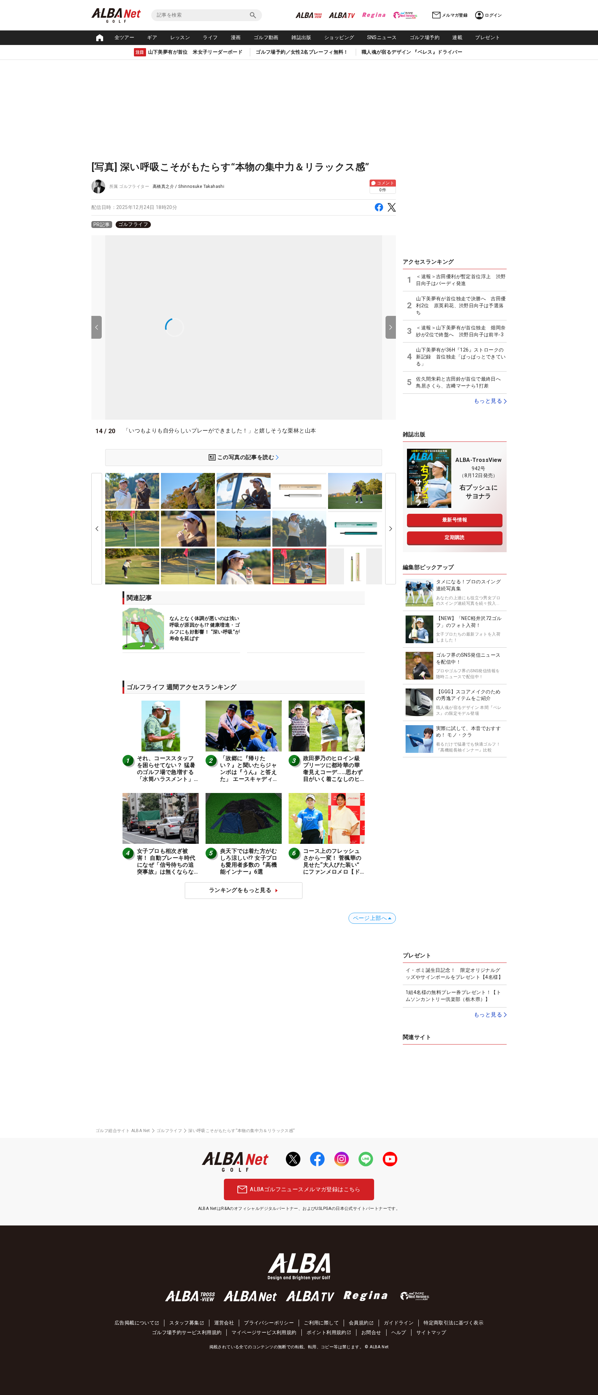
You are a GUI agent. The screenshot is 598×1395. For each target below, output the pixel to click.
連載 (457, 37)
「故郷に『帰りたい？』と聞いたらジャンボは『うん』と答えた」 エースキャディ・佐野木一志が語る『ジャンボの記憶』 (249, 775)
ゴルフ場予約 (425, 37)
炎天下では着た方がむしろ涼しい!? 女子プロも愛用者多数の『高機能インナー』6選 (249, 861)
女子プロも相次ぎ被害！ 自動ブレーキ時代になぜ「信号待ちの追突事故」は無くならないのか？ (166, 865)
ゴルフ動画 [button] (266, 37)
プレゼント (487, 37)
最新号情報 (454, 519)
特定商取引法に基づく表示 (453, 1322)
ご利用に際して (321, 1322)
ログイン (493, 15)
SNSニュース (382, 37)
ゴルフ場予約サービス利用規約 (187, 1332)
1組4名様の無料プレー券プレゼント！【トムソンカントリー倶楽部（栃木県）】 (453, 996)
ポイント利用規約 (326, 1332)
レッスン (180, 37)
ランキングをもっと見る (240, 890)
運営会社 (224, 1322)
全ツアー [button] (125, 37)
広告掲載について (134, 1322)
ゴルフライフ (133, 224)
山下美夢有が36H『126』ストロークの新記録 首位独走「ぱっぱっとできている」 (461, 356)
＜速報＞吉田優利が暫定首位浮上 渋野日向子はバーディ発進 (461, 280)
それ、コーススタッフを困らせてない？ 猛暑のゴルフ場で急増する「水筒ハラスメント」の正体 (166, 772)
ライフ (210, 37)
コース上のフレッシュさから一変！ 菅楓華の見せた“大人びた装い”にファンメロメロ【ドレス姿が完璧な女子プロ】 (332, 868)
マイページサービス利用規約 (264, 1332)
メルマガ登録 (455, 15)
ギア (152, 37)
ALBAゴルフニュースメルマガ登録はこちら (305, 1189)
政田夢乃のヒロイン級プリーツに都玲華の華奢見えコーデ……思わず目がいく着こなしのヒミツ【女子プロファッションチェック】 (333, 775)
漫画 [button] (236, 37)
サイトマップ (431, 1332)
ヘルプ (398, 1332)
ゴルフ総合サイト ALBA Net (123, 1130)
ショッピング (339, 37)
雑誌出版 (301, 37)
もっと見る (488, 401)
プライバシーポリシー (269, 1322)
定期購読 (455, 537)
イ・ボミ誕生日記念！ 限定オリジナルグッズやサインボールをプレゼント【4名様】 (454, 973)
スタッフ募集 (184, 1322)
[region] (243, 224)
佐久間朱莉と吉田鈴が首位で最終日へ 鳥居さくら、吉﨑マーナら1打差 (461, 382)
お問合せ (371, 1332)
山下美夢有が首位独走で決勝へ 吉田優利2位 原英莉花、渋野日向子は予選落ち (461, 305)
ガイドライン (399, 1322)
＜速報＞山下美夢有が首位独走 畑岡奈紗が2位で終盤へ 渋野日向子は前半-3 (461, 331)
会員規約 (359, 1322)
